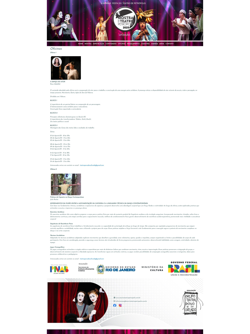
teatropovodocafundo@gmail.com (92, 165)
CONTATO (169, 44)
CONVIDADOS (111, 44)
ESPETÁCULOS (98, 44)
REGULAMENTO (133, 44)
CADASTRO (145, 44)
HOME (80, 44)
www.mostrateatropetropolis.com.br (128, 298)
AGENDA (154, 44)
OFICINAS (122, 44)
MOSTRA (88, 44)
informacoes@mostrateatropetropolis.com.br (131, 301)
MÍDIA (161, 44)
